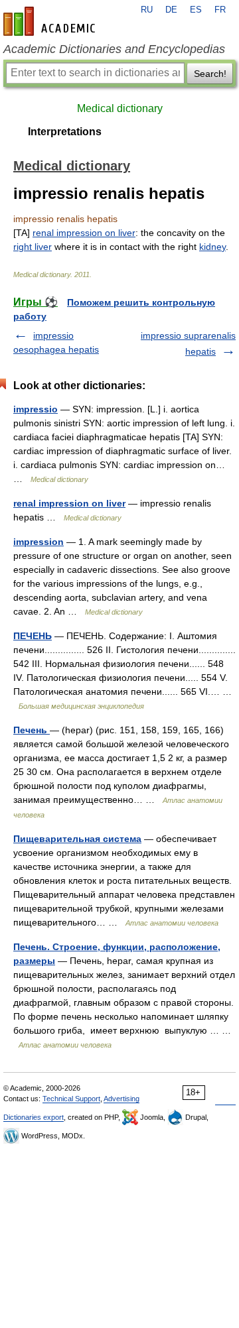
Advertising (121, 1099)
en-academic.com (51, 21)
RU (147, 10)
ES (196, 10)
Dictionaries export (33, 1117)
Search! (210, 73)
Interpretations (65, 131)
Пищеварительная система (77, 838)
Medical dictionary (120, 108)
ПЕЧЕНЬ (32, 636)
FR (220, 10)
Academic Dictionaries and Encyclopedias (114, 49)
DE (171, 10)
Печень (31, 730)
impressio (35, 409)
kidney (212, 246)
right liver (32, 246)
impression (38, 541)
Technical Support (71, 1099)
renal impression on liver (84, 232)
